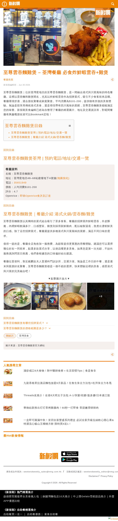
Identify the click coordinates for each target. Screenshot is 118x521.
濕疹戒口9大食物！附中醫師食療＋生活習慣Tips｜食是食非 (60, 370)
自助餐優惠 (34, 514)
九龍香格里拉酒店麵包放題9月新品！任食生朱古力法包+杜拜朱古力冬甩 (68, 383)
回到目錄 (8, 150)
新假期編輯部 (9, 85)
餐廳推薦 (8, 79)
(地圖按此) (62, 178)
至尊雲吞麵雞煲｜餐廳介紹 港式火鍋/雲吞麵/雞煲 (41, 137)
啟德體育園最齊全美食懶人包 (21, 496)
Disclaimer (93, 476)
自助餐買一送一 (13, 514)
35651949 (20, 182)
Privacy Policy (107, 476)
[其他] (112, 81)
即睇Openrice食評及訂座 (35, 195)
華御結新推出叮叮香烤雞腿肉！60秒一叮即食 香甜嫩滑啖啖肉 (61, 407)
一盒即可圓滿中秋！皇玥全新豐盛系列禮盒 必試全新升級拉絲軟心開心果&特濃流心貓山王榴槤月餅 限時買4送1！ (69, 422)
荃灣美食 (24, 336)
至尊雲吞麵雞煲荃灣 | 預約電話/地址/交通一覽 (39, 132)
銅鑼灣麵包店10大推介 (56, 496)
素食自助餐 (51, 514)
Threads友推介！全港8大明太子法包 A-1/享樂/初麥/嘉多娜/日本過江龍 (67, 395)
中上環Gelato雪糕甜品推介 (89, 496)
